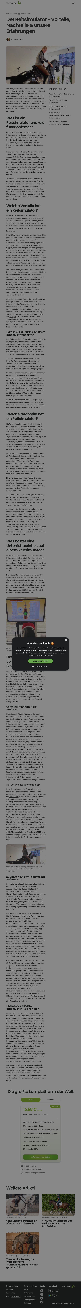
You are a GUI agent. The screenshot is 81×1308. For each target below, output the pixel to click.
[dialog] (40, 654)
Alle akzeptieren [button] (40, 661)
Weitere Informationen (46, 655)
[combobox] (66, 640)
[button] (40, 666)
